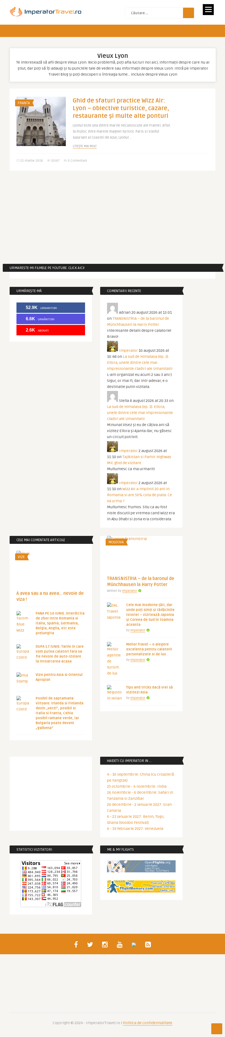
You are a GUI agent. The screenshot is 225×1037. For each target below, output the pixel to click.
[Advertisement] (112, 217)
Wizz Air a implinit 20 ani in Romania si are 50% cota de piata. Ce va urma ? (139, 495)
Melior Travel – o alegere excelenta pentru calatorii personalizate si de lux (149, 649)
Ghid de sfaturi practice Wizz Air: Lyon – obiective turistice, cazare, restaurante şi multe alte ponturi (121, 108)
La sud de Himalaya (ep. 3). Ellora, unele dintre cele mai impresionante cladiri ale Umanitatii (139, 362)
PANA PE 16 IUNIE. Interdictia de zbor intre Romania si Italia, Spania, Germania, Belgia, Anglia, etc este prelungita (60, 623)
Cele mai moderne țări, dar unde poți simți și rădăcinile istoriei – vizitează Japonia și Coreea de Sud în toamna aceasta (150, 615)
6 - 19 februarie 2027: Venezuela (135, 828)
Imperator (128, 350)
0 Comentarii (77, 161)
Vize (21, 557)
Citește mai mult (85, 146)
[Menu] (208, 9)
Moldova (116, 542)
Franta (24, 103)
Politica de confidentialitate (147, 1023)
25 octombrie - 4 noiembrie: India (137, 786)
